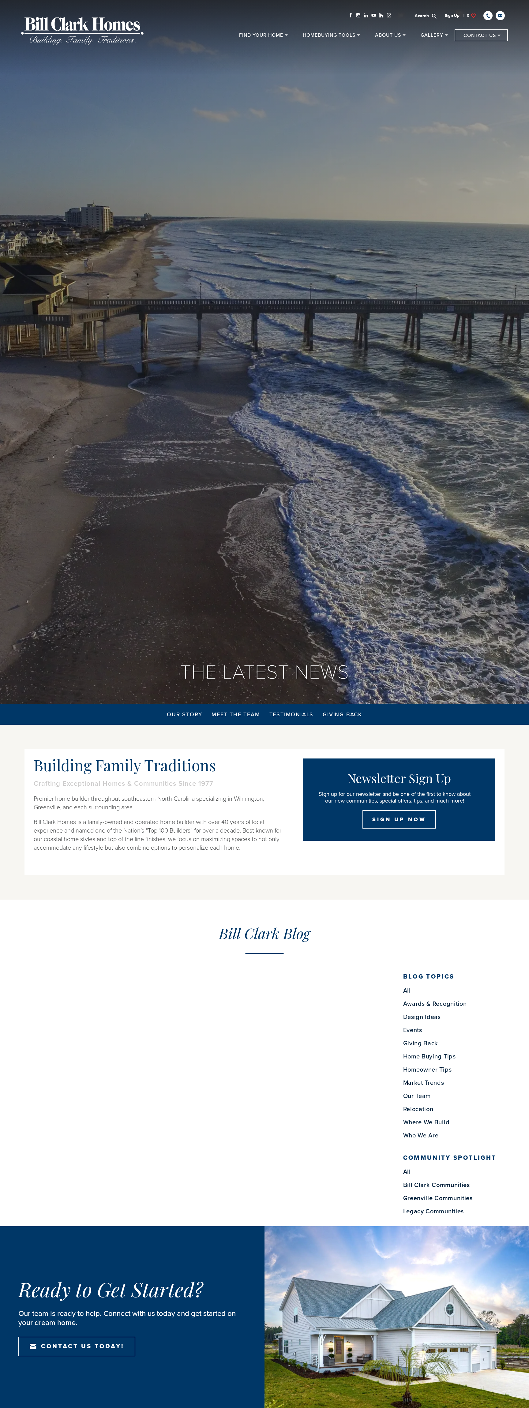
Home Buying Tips (429, 1056)
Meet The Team (236, 714)
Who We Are (421, 1135)
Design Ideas (422, 1017)
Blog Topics (429, 976)
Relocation (418, 1109)
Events (412, 1030)
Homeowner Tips (427, 1069)
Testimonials (291, 714)
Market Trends (423, 1083)
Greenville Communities (438, 1198)
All (407, 990)
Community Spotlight (450, 1158)
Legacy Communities (433, 1211)
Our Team (417, 1096)
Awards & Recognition (435, 1004)
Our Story (184, 714)
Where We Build (426, 1122)
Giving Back (342, 714)
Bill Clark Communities (436, 1185)
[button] (429, 15)
